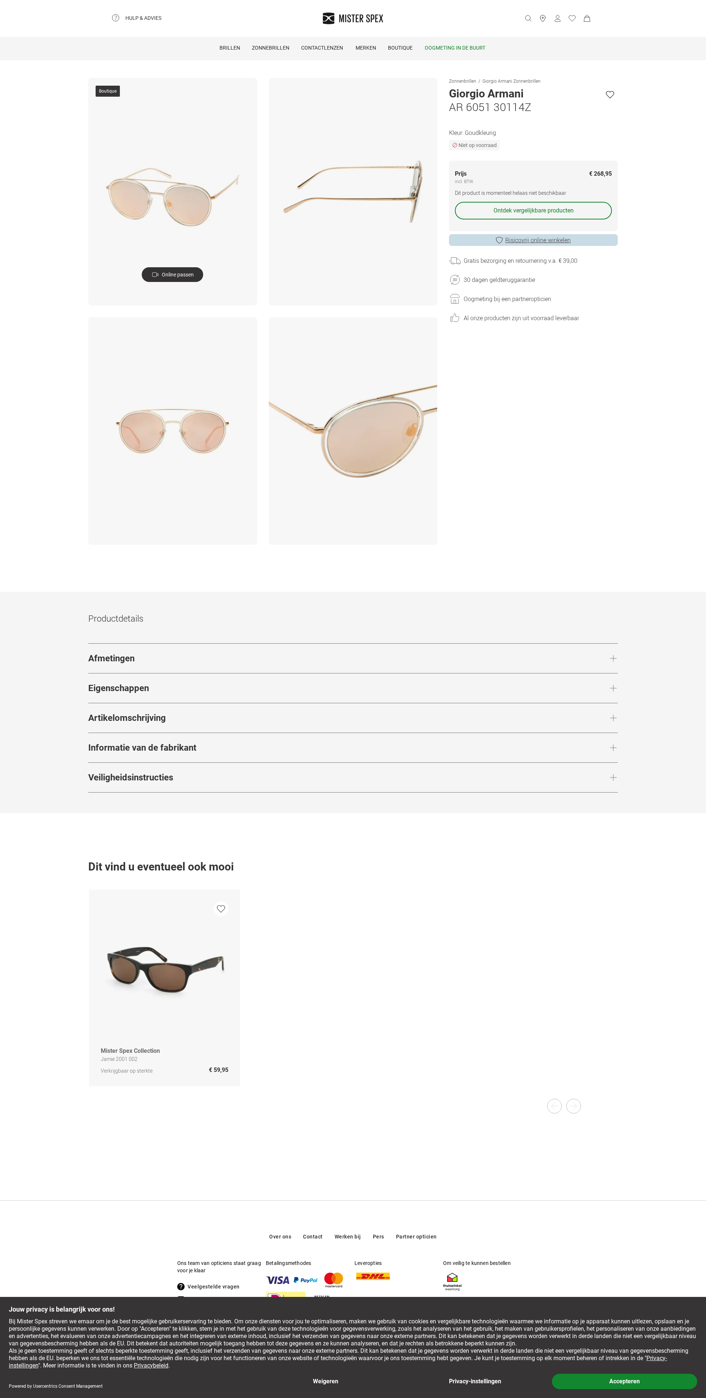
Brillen (230, 48)
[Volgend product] (573, 1106)
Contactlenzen (322, 48)
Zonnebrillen (270, 48)
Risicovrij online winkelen (538, 240)
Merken (366, 48)
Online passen (178, 275)
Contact (313, 1237)
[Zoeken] (528, 18)
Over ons (280, 1237)
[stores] (542, 18)
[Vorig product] (554, 1106)
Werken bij (348, 1237)
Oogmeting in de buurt (455, 48)
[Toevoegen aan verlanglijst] (610, 94)
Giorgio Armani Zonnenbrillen (511, 81)
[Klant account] (557, 18)
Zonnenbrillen (462, 81)
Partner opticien (416, 1237)
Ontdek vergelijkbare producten (533, 210)
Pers (378, 1237)
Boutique (400, 48)
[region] (353, 995)
